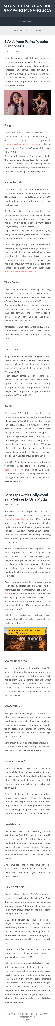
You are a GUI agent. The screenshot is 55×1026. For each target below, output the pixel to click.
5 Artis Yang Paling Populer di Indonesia (26, 43)
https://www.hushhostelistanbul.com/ (22, 144)
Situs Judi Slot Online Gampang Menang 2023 (27, 8)
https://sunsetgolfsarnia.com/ (18, 519)
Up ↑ (28, 1020)
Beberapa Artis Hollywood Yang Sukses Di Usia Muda (26, 497)
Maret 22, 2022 (11, 51)
